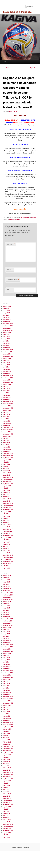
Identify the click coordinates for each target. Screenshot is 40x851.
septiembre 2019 (8, 484)
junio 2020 (6, 464)
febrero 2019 (7, 499)
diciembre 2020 (8, 453)
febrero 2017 (7, 551)
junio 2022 (6, 414)
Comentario (11, 244)
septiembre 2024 (8, 356)
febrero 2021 (7, 449)
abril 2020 (6, 469)
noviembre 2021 (8, 430)
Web (8, 290)
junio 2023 (6, 388)
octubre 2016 (7, 559)
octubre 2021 (7, 432)
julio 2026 (6, 309)
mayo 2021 (6, 443)
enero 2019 (6, 501)
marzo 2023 (6, 395)
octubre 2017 (7, 533)
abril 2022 (6, 419)
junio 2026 (6, 311)
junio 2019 (6, 490)
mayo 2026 (6, 313)
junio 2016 (6, 568)
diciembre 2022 (8, 401)
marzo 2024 (6, 369)
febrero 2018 (7, 525)
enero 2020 (6, 475)
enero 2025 (6, 347)
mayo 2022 (6, 417)
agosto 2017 (7, 538)
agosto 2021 (7, 436)
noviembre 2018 (8, 505)
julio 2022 (6, 412)
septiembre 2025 (8, 330)
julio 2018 (6, 514)
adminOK (34, 218)
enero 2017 (6, 553)
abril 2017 (6, 546)
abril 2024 (6, 367)
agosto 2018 (7, 512)
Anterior (6, 68)
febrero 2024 (7, 371)
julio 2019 (6, 488)
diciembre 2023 (8, 375)
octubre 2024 (7, 354)
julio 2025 (6, 334)
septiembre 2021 (8, 434)
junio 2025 (6, 337)
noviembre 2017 (8, 531)
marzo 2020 (6, 471)
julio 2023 (6, 386)
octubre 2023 (7, 380)
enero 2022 (6, 425)
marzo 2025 (6, 343)
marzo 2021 (6, 447)
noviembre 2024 (8, 352)
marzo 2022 (6, 421)
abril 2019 (6, 494)
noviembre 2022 (8, 404)
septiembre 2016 (8, 561)
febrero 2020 (7, 473)
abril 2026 (6, 315)
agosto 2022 (7, 410)
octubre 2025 (7, 328)
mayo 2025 (6, 339)
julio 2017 (6, 540)
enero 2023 (6, 399)
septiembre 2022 (8, 408)
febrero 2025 (7, 345)
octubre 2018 (7, 507)
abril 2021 (6, 445)
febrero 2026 (7, 319)
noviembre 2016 (8, 557)
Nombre (10, 269)
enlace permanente (14, 219)
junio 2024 (6, 363)
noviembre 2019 (8, 479)
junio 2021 (6, 440)
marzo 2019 (6, 497)
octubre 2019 (7, 481)
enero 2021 (6, 451)
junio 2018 (6, 516)
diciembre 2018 (8, 503)
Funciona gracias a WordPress (20, 847)
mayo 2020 (6, 466)
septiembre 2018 (8, 510)
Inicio (4, 61)
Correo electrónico (13, 279)
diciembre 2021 (8, 427)
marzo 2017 (6, 548)
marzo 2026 (6, 317)
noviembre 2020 (8, 456)
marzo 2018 (6, 523)
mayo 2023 (6, 391)
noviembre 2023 (8, 378)
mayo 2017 (6, 544)
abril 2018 (6, 520)
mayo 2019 (6, 492)
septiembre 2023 (8, 382)
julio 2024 (6, 360)
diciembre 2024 (8, 350)
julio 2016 (6, 566)
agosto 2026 (7, 306)
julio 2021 (6, 438)
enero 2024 (6, 373)
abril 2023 (6, 393)
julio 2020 (6, 462)
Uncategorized (24, 218)
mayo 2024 (6, 365)
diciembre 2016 (8, 555)
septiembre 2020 (8, 458)
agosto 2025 (7, 332)
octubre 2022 (7, 406)
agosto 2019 (7, 486)
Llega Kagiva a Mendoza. (17, 12)
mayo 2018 (6, 518)
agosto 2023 (7, 384)
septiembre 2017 (8, 536)
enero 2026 (6, 321)
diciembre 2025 (8, 324)
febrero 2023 (7, 397)
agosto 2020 (7, 460)
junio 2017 (6, 542)
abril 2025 (6, 341)
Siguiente (33, 68)
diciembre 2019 (8, 477)
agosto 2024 (7, 358)
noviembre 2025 (8, 326)
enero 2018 (6, 527)
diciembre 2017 (8, 529)
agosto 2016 (7, 564)
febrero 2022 (7, 423)
